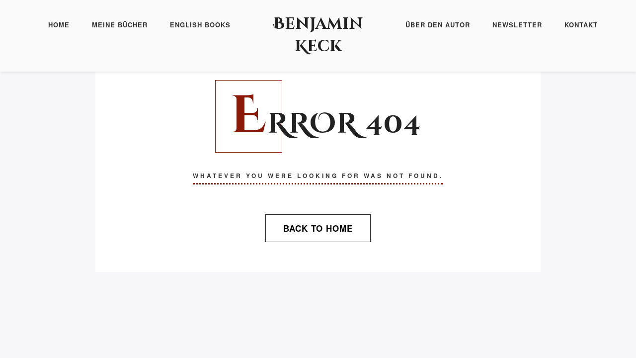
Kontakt (581, 24)
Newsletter (517, 24)
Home (59, 24)
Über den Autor (437, 24)
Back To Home (317, 228)
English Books (200, 24)
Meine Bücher (120, 24)
